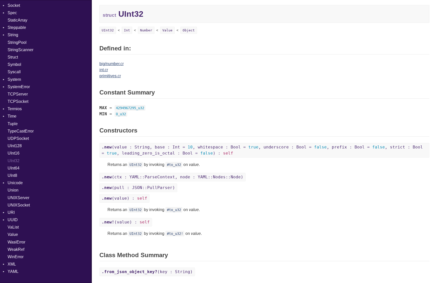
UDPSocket (18, 138)
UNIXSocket (19, 205)
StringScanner (20, 50)
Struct (13, 57)
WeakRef (16, 249)
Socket (14, 5)
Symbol (14, 64)
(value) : (124, 198)
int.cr (103, 70)
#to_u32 (174, 165)
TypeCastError (21, 131)
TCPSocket (18, 101)
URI (11, 212)
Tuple (13, 124)
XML (12, 264)
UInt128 (15, 146)
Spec (12, 13)
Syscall (14, 72)
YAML (13, 271)
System (14, 79)
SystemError (19, 87)
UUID (13, 220)
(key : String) (147, 271)
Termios (15, 109)
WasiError (16, 242)
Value (13, 234)
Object (189, 30)
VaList (13, 227)
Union (13, 190)
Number (146, 30)
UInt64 (13, 168)
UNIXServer (18, 198)
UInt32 (13, 161)
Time (12, 116)
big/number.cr (111, 64)
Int (127, 30)
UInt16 (13, 153)
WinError (16, 257)
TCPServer (18, 94)
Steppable (17, 27)
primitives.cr (110, 76)
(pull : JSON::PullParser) (138, 187)
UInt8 (12, 175)
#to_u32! (175, 234)
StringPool (17, 42)
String (13, 35)
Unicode (15, 183)
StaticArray (17, 20)
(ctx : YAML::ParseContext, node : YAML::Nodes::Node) (172, 177)
